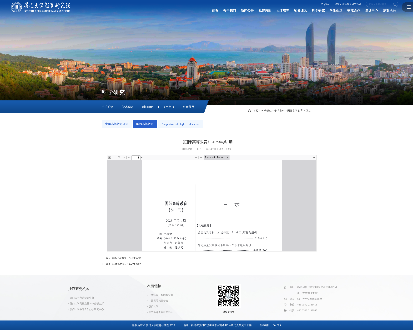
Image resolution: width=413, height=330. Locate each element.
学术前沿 (107, 106)
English (325, 4)
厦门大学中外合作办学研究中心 (87, 309)
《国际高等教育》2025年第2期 (126, 258)
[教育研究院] (40, 7)
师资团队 (300, 10)
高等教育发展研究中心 (161, 312)
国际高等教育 (295, 110)
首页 (215, 10)
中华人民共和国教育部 (161, 295)
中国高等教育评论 (116, 124)
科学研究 (318, 10)
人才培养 (282, 10)
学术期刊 (279, 110)
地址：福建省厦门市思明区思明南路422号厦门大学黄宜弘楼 (217, 325)
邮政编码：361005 (270, 325)
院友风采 (389, 10)
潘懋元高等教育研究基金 (348, 4)
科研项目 (148, 106)
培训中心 (371, 10)
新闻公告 (247, 10)
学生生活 (336, 10)
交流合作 (353, 10)
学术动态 (128, 106)
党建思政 (265, 10)
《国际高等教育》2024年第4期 (126, 264)
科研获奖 (189, 106)
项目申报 (168, 106)
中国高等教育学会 (158, 300)
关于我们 (229, 10)
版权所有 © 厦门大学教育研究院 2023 (153, 325)
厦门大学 (153, 306)
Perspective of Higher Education (180, 124)
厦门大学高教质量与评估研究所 (87, 303)
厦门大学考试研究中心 (82, 297)
